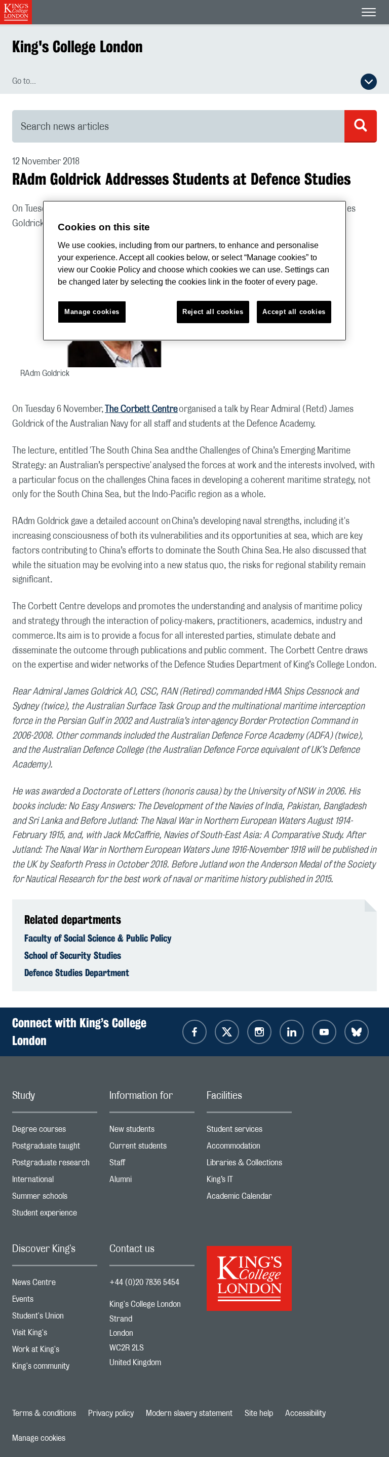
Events (54, 1301)
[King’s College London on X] (227, 1032)
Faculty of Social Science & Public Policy (98, 938)
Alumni (151, 1181)
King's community (54, 1368)
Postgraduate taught (54, 1148)
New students (151, 1131)
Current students (151, 1148)
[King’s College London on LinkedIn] (292, 1032)
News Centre (54, 1284)
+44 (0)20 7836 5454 (144, 1282)
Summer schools (54, 1198)
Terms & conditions (44, 1413)
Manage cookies (38, 1438)
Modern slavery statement (189, 1413)
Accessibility (305, 1413)
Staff (151, 1165)
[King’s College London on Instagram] (259, 1032)
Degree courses (54, 1131)
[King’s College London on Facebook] (194, 1032)
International (54, 1181)
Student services (249, 1131)
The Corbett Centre (141, 409)
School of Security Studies (72, 955)
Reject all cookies (213, 312)
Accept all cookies (294, 312)
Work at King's (54, 1351)
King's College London (77, 46)
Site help (259, 1413)
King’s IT (249, 1181)
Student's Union (54, 1318)
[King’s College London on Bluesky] (356, 1032)
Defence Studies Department (76, 972)
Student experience (54, 1215)
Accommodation (249, 1148)
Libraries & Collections (249, 1165)
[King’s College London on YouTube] (324, 1032)
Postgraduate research (54, 1165)
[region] (194, 270)
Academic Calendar (249, 1198)
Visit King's (54, 1335)
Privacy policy (111, 1413)
